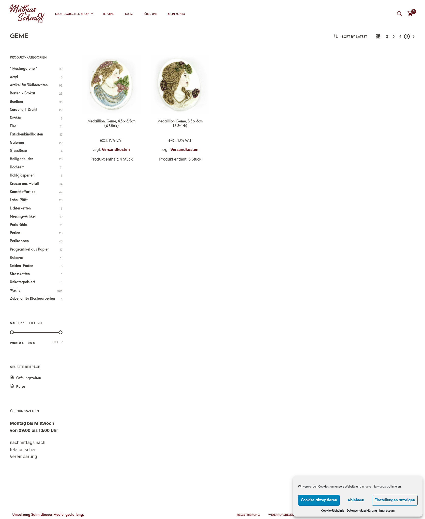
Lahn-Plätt (19, 200)
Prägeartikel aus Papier (29, 249)
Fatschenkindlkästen (26, 134)
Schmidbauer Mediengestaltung (57, 515)
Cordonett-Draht (23, 110)
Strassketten (20, 274)
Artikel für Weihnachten (29, 85)
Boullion (16, 102)
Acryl (14, 77)
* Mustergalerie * (23, 69)
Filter (57, 342)
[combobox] (354, 36)
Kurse (129, 14)
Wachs (15, 290)
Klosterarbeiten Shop (72, 14)
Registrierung (248, 515)
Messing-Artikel (23, 216)
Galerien (17, 143)
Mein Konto (176, 14)
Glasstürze (18, 151)
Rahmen (16, 257)
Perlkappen (19, 241)
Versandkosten (116, 149)
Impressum (387, 510)
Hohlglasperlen (22, 175)
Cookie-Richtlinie (332, 510)
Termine (108, 14)
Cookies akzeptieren (319, 500)
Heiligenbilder (21, 159)
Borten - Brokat (22, 93)
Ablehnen (356, 500)
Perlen (15, 233)
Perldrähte (18, 225)
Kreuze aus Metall (24, 184)
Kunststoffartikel (23, 192)
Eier (13, 126)
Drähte (15, 118)
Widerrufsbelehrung (285, 515)
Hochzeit (17, 167)
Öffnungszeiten (28, 378)
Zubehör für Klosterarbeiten (32, 299)
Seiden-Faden (21, 266)
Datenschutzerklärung (362, 510)
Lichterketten (20, 208)
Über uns (150, 14)
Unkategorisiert (22, 282)
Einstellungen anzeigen (395, 500)
